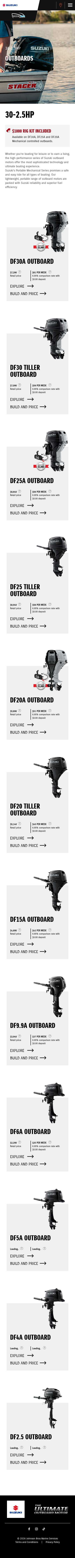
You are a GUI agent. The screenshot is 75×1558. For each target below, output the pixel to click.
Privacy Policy (53, 1542)
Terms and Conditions (26, 1542)
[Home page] (10, 5)
